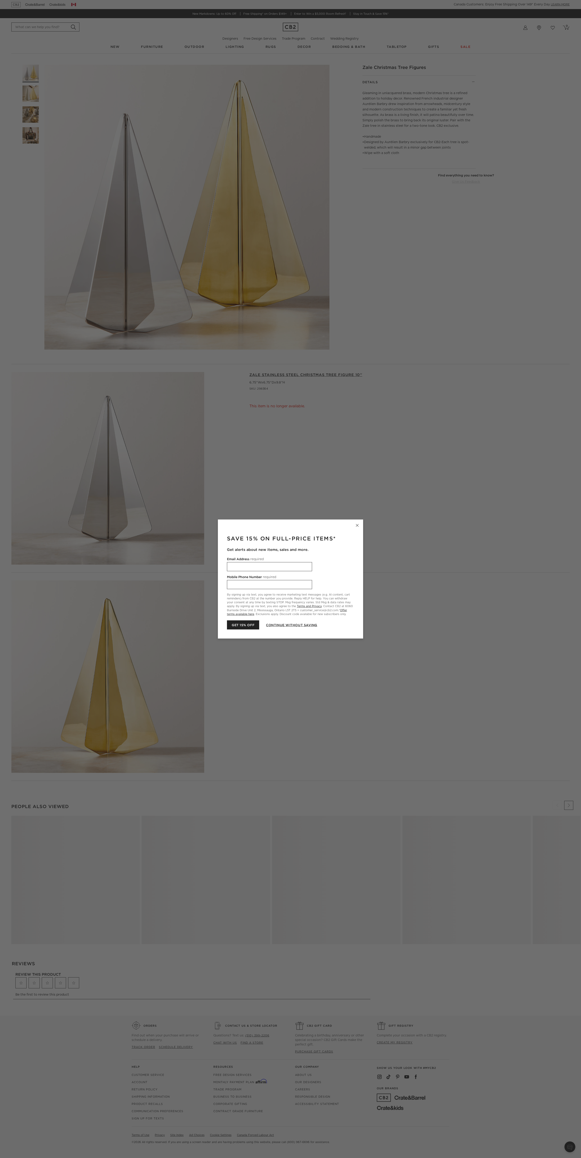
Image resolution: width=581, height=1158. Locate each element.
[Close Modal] (357, 525)
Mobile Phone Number (251, 577)
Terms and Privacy (309, 606)
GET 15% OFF (243, 625)
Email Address (245, 559)
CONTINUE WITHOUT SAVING (291, 625)
